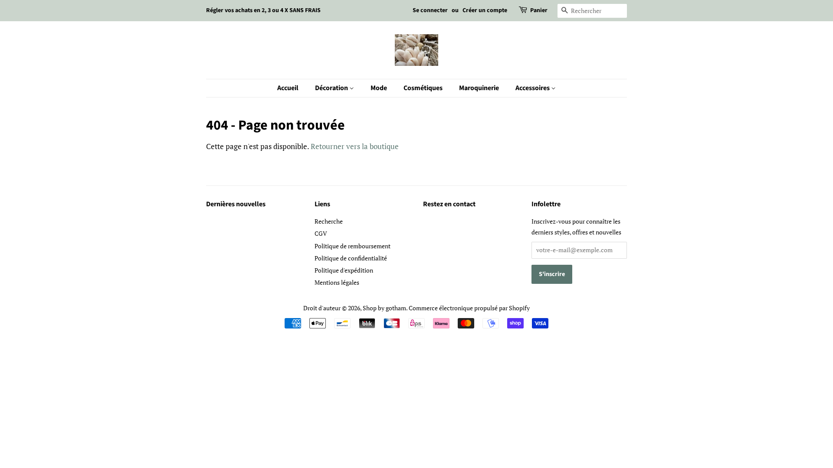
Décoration (332, 88)
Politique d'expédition (344, 270)
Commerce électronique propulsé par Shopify (469, 308)
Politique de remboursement (352, 246)
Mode (379, 88)
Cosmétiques (423, 88)
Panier (539, 10)
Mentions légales (337, 282)
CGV (321, 233)
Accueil (287, 88)
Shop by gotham (384, 308)
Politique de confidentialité (351, 258)
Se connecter (430, 10)
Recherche (329, 221)
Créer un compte (484, 10)
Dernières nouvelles (236, 204)
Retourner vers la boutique (355, 146)
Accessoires (533, 88)
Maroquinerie (479, 88)
